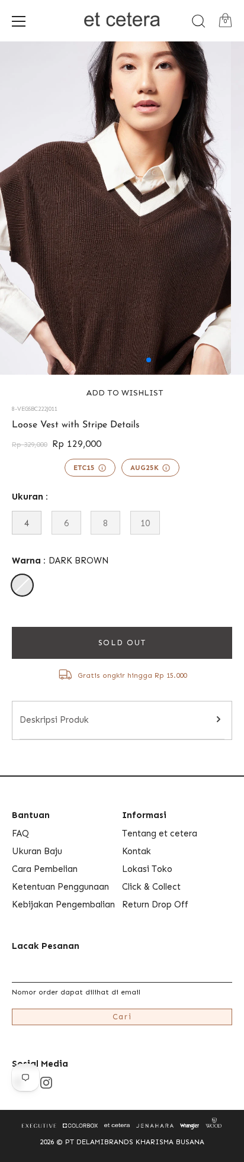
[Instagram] (46, 1082)
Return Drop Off (155, 904)
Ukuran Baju (37, 851)
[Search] (198, 21)
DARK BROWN (22, 585)
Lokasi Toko (147, 869)
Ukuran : (30, 496)
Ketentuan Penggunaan (60, 886)
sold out (122, 642)
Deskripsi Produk (54, 719)
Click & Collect (151, 886)
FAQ (20, 833)
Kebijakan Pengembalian (63, 904)
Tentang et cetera (159, 833)
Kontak (136, 851)
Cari (122, 1016)
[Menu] (19, 21)
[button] (122, 393)
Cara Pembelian (45, 869)
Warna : (60, 560)
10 (145, 523)
